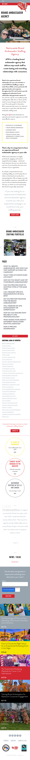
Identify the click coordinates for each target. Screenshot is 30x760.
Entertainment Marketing (10, 375)
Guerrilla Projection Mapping (11, 414)
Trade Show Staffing (8, 350)
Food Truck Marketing (9, 391)
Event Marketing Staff (9, 382)
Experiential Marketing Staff (11, 385)
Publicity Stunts (7, 407)
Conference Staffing (8, 369)
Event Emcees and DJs (8, 378)
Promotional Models (8, 348)
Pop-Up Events (6, 401)
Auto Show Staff (7, 359)
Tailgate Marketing (8, 412)
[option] (15, 247)
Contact (6, 741)
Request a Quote (15, 215)
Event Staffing (6, 346)
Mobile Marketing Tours (9, 398)
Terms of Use (22, 741)
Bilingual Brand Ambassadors (11, 362)
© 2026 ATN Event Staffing (11, 755)
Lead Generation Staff (9, 396)
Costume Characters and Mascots (12, 373)
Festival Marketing (8, 387)
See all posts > (15, 562)
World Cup (5, 417)
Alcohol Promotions (8, 357)
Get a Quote (4, 4)
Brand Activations (7, 364)
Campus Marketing (7, 366)
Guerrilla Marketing (8, 394)
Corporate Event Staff (9, 371)
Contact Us (15, 431)
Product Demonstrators (9, 403)
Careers (13, 741)
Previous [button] (1, 247)
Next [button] (29, 247)
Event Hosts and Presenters (10, 380)
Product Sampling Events (10, 405)
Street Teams (6, 355)
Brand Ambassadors (8, 343)
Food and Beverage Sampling (11, 389)
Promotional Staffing (9, 353)
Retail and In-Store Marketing (11, 410)
